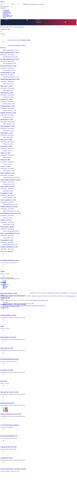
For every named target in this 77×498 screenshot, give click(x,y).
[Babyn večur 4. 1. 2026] (38, 137)
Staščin (2, 326)
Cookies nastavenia (63, 292)
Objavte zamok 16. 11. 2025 (7, 186)
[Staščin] (38, 321)
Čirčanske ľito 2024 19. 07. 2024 (8, 446)
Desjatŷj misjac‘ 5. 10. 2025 (7, 226)
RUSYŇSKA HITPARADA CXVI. (9, 436)
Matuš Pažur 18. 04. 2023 (6, 370)
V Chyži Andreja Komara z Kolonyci (9, 425)
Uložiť (1, 307)
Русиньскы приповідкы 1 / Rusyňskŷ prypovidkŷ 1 (13, 304)
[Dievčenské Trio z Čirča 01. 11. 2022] (38, 387)
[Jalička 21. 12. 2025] (38, 150)
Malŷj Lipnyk (3, 381)
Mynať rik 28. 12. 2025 (6, 146)
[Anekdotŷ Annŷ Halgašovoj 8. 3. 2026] (38, 76)
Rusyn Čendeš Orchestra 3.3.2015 (8, 293)
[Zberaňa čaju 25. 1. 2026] (38, 117)
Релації (6, 13)
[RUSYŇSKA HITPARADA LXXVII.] (38, 256)
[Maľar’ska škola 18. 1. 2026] (38, 123)
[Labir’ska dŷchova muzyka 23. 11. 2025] (38, 177)
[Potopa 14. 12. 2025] (38, 157)
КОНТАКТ (7, 16)
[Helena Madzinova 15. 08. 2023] (38, 332)
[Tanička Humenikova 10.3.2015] (38, 310)
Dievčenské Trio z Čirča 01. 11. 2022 (9, 392)
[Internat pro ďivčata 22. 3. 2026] (38, 63)
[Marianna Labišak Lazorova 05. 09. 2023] (38, 409)
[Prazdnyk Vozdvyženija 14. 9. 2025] (38, 244)
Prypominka (20, 26)
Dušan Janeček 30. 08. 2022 (7, 403)
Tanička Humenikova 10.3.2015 (8, 315)
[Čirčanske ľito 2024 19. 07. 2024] (38, 442)
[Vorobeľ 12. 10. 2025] (38, 217)
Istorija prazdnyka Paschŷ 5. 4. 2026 (9, 52)
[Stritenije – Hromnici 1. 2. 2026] (38, 110)
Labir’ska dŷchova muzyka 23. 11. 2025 (10, 179)
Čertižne (2, 271)
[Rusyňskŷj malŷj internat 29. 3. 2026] (38, 56)
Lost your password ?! (40, 4)
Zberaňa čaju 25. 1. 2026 (6, 119)
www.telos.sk (74, 292)
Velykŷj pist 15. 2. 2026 (6, 99)
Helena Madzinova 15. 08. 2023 (8, 337)
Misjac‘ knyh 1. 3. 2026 (6, 86)
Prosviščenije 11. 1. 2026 (6, 132)
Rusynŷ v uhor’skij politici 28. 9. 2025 (9, 233)
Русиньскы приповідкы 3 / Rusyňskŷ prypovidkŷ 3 (13, 468)
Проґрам (7, 12)
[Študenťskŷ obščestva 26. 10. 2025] (38, 204)
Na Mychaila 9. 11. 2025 (6, 193)
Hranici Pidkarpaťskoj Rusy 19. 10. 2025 (10, 213)
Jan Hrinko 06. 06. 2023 (6, 457)
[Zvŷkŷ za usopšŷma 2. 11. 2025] (38, 197)
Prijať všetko (7, 298)
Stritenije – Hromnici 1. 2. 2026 (8, 112)
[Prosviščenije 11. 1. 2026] (38, 130)
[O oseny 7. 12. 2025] (38, 164)
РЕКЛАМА (8, 15)
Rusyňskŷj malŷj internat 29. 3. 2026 (9, 59)
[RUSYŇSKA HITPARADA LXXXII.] (38, 354)
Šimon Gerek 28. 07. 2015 (6, 348)
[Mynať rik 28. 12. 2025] (38, 143)
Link (23, 26)
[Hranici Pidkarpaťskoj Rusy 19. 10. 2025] (38, 210)
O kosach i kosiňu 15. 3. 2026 (7, 72)
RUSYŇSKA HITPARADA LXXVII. (9, 260)
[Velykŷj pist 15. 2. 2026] (38, 97)
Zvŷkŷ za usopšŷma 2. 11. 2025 (8, 199)
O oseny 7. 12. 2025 (5, 166)
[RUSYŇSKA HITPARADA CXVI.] (38, 431)
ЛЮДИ (6, 14)
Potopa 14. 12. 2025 (5, 159)
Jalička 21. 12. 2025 (5, 153)
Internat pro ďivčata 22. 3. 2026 (8, 65)
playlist (4, 17)
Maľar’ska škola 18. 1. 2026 (7, 126)
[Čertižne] (38, 267)
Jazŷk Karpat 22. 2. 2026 (6, 92)
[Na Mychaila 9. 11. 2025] (38, 190)
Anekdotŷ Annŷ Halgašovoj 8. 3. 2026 (9, 79)
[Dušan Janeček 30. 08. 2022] (38, 398)
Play (11, 26)
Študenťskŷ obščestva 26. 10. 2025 (9, 206)
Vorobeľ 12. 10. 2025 (5, 220)
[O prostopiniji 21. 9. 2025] (38, 237)
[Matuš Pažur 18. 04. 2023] (38, 365)
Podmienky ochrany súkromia (53, 292)
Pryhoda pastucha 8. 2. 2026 (7, 106)
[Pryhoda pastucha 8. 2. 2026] (38, 103)
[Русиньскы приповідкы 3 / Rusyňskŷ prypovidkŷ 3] (38, 464)
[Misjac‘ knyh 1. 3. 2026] (38, 83)
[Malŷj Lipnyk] (38, 376)
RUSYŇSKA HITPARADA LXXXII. (9, 359)
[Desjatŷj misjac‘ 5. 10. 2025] (38, 224)
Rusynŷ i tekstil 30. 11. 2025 (7, 173)
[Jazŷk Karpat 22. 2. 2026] (38, 90)
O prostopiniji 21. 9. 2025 (6, 240)
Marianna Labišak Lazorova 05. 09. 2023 (10, 414)
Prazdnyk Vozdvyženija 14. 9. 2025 (9, 246)
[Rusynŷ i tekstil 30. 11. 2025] (38, 170)
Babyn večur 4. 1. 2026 (6, 139)
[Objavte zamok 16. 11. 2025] (38, 184)
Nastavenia (2, 298)
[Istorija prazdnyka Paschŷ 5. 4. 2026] (38, 50)
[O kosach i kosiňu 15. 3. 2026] (38, 70)
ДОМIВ (6, 10)
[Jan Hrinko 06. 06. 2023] (38, 453)
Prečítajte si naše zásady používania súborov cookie (38, 300)
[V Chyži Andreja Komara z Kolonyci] (38, 420)
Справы (6, 11)
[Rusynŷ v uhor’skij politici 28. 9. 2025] (38, 231)
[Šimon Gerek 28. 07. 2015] (38, 343)
